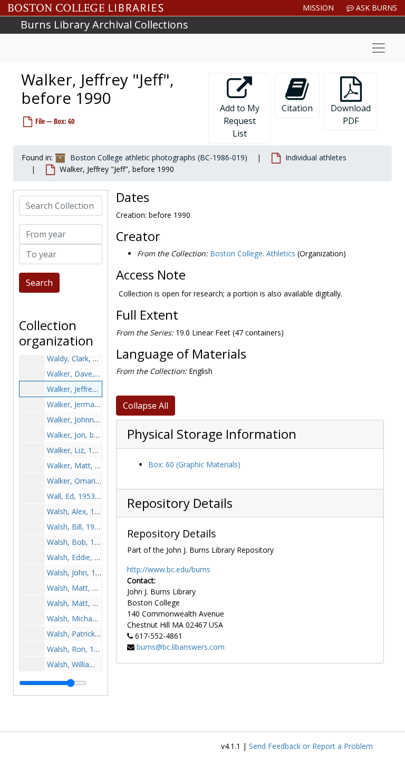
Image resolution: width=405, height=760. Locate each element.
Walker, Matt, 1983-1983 (89, 465)
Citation (297, 108)
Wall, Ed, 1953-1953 (80, 496)
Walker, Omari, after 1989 (91, 481)
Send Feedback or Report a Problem (311, 746)
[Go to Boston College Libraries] (85, 8)
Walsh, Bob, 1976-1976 (87, 542)
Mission (318, 8)
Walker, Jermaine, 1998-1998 (96, 404)
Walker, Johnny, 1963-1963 (92, 420)
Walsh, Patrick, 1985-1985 (91, 634)
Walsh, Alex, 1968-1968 (87, 511)
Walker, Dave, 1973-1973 (90, 374)
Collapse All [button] (145, 405)
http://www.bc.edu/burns (168, 569)
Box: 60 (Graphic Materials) (194, 464)
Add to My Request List (239, 120)
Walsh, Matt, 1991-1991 (88, 588)
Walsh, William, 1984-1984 (92, 664)
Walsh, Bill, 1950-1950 (84, 527)
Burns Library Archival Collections (104, 24)
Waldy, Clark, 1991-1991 (88, 358)
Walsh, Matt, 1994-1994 (88, 603)
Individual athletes (315, 157)
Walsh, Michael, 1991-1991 (93, 618)
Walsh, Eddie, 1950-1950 (89, 557)
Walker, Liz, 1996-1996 (85, 450)
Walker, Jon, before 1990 (89, 435)
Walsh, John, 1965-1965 (87, 572)
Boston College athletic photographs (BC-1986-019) (158, 157)
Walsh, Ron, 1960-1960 (86, 649)
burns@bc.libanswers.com (181, 647)
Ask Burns (375, 8)
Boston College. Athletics (252, 253)
